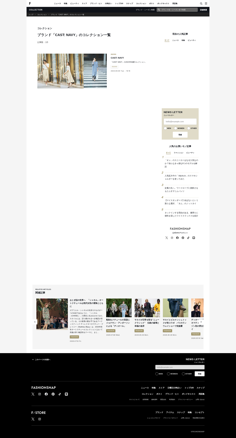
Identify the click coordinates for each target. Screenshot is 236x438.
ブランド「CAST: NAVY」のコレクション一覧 (67, 14)
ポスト (151, 3)
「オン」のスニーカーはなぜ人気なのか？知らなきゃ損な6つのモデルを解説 (181, 163)
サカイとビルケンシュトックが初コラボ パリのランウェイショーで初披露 (174, 323)
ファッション (178, 153)
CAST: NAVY (117, 58)
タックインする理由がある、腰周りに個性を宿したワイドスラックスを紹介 (181, 214)
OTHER (194, 128)
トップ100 (119, 3)
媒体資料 (154, 399)
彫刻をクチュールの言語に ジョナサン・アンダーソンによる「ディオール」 (119, 323)
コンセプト (200, 412)
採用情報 (145, 399)
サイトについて (134, 399)
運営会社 (163, 399)
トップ (31, 14)
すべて (167, 40)
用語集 (174, 3)
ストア (84, 3)
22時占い (108, 3)
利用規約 (172, 399)
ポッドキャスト (163, 3)
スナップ (129, 3)
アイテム (170, 412)
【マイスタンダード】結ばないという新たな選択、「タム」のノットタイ (181, 202)
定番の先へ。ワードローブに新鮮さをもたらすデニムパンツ (181, 189)
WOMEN (180, 128)
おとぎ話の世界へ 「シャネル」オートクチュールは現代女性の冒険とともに (86, 303)
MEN (169, 128)
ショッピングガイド (153, 418)
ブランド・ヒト (96, 3)
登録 (180, 135)
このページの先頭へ (42, 360)
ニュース (57, 3)
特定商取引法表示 (199, 418)
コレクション (141, 3)
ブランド (159, 412)
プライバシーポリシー (185, 399)
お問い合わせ (200, 399)
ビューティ (74, 3)
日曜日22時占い (175, 388)
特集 (65, 3)
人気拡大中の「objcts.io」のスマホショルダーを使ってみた (181, 177)
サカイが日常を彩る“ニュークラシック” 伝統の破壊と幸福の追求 (147, 323)
